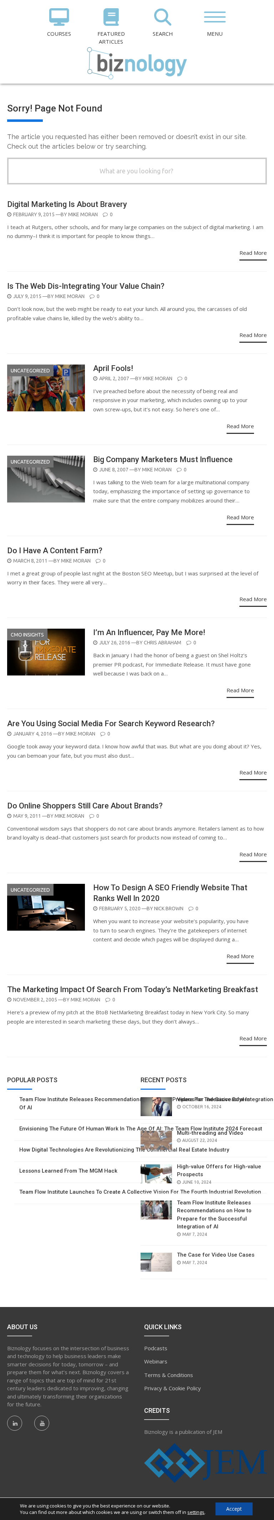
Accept (234, 1508)
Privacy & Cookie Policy (172, 1388)
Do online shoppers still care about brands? (85, 805)
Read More (253, 252)
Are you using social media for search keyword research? (111, 723)
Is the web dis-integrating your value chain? (85, 286)
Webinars (155, 1361)
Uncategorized (30, 370)
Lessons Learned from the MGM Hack (68, 1171)
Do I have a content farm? (54, 550)
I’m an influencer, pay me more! (149, 632)
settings (195, 1512)
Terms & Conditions (168, 1374)
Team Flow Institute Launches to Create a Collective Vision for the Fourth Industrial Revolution (140, 1192)
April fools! (113, 368)
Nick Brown (168, 908)
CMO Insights (27, 635)
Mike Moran (83, 214)
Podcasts (155, 1348)
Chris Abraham (162, 642)
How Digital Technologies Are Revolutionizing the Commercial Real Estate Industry (124, 1150)
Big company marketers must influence (163, 459)
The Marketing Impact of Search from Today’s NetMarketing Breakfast (132, 989)
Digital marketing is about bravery (67, 204)
